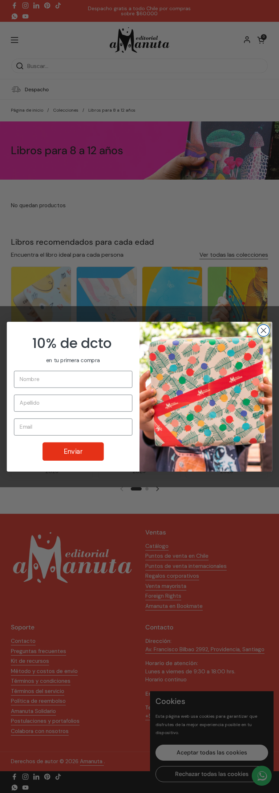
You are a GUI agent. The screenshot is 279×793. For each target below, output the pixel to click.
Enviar (73, 451)
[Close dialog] (264, 330)
